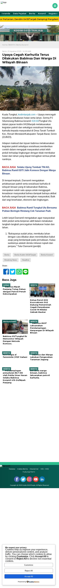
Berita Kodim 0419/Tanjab (25, 255)
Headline (25, 260)
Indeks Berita (22, 469)
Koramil (42, 13)
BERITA (12, 45)
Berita (32, 13)
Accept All (28, 576)
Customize (28, 565)
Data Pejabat (19, 13)
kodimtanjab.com (26, 114)
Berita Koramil (22, 45)
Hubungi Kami (29, 472)
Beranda (5, 13)
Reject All (29, 571)
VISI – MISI (45, 469)
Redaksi (12, 469)
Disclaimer (34, 469)
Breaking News (10, 260)
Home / (5, 45)
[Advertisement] (29, 423)
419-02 (35, 121)
